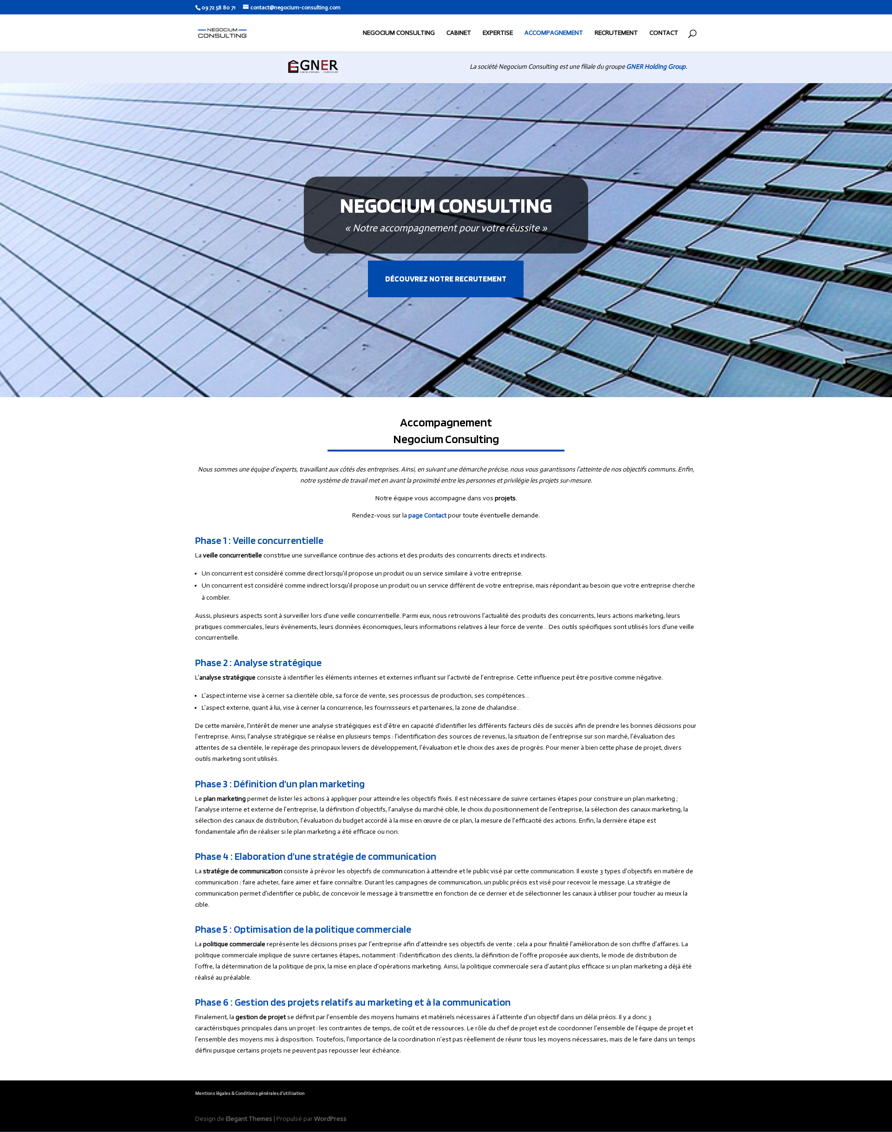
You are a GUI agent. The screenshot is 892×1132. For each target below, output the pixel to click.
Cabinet (458, 33)
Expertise (498, 33)
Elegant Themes (249, 1119)
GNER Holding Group (656, 67)
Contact (663, 33)
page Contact (427, 515)
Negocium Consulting (399, 33)
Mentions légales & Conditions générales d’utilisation (250, 1093)
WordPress (330, 1119)
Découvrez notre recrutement (445, 278)
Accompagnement (554, 33)
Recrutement (616, 33)
